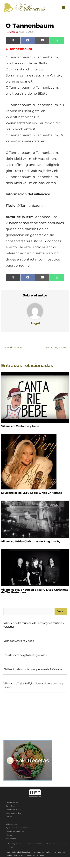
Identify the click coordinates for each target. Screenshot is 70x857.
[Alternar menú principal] (63, 7)
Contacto (30, 844)
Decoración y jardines (15, 831)
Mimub (9, 835)
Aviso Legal (40, 844)
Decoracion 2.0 (12, 802)
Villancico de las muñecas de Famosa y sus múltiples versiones (33, 625)
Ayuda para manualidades (17, 828)
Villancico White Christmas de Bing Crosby (30, 541)
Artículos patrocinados (16, 844)
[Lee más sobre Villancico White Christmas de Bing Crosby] (35, 519)
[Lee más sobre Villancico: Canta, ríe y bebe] (35, 397)
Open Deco (10, 806)
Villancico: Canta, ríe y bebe (20, 426)
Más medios (11, 839)
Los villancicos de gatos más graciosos (24, 655)
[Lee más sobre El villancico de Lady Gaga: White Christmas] (28, 461)
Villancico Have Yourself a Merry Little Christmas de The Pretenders (34, 591)
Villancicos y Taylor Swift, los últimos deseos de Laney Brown (33, 685)
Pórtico (9, 817)
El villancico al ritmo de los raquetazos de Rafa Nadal (32, 669)
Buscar (60, 611)
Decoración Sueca (13, 809)
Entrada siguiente (57, 347)
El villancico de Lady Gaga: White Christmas (31, 492)
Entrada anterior (11, 347)
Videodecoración (13, 824)
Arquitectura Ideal (13, 813)
